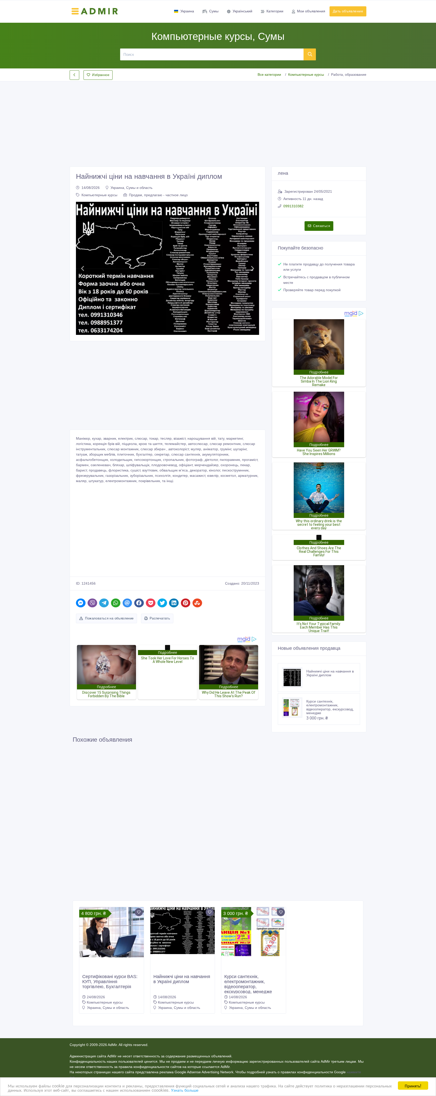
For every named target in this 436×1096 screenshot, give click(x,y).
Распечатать (160, 618)
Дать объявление (348, 11)
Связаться (321, 226)
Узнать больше (184, 1090)
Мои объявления (311, 11)
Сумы (214, 11)
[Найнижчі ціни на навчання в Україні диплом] (294, 677)
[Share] (81, 603)
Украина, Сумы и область (131, 188)
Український (242, 11)
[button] (82, 268)
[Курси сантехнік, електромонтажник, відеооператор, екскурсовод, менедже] (294, 708)
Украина (187, 11)
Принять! (413, 1085)
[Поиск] (310, 54)
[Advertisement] (218, 119)
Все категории (269, 74)
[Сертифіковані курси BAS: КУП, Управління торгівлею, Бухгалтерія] (111, 932)
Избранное (100, 75)
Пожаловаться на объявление (109, 618)
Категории (274, 11)
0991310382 (293, 206)
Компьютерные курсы (306, 74)
